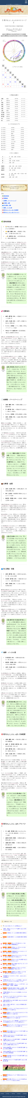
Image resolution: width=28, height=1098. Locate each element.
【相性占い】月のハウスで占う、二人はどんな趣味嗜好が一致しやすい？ (15, 968)
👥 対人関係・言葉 (6, 205)
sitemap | (19, 1093)
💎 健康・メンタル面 (7, 207)
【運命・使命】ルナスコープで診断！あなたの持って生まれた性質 (15, 929)
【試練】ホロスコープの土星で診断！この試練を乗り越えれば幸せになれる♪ (15, 1040)
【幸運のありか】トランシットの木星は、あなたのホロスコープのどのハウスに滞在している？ (15, 980)
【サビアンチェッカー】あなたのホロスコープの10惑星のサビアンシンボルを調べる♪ (15, 1025)
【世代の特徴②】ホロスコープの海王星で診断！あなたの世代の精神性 (15, 1048)
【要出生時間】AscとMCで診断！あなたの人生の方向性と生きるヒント (15, 1001)
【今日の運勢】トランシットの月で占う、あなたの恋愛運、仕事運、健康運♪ (15, 984)
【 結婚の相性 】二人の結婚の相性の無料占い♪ (15, 937)
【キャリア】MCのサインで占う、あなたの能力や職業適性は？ (14, 944)
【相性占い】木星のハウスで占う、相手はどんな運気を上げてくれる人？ (14, 972)
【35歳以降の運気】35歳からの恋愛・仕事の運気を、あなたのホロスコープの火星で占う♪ (15, 988)
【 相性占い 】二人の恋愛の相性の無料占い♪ (15, 933)
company (25, 1093)
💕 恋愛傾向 (5, 198)
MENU (26, 2)
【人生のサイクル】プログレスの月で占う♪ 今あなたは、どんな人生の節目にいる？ (15, 997)
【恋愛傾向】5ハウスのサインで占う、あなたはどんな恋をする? (15, 952)
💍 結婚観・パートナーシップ (9, 200)
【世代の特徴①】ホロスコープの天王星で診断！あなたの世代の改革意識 (15, 1052)
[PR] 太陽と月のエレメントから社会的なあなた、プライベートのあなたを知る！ (15, 1079)
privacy (7, 1093)
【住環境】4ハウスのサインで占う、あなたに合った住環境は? (15, 976)
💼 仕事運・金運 (6, 203)
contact (2, 1093)
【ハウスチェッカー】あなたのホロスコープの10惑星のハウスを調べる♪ (15, 1009)
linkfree (13, 1093)
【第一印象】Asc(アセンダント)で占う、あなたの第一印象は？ (15, 964)
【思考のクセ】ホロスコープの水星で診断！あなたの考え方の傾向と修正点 (15, 1036)
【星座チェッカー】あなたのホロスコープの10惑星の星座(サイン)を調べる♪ (15, 1013)
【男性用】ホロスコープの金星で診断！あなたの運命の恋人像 (15, 1060)
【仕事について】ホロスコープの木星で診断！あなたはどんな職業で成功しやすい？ (15, 1044)
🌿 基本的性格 (5, 196)
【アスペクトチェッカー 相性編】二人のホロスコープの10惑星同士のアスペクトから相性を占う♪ (15, 1021)
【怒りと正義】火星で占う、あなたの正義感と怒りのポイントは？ (15, 1005)
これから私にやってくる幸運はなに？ (13, 925)
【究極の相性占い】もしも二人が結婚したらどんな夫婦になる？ (15, 993)
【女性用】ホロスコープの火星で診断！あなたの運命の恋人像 (15, 1056)
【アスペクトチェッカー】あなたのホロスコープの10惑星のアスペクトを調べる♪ (15, 1017)
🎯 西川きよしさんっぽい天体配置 (10, 210)
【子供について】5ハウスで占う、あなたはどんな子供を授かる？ (14, 948)
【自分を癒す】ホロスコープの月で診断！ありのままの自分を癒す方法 (15, 1031)
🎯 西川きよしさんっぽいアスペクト (10, 212)
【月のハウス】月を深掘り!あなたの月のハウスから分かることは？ (15, 960)
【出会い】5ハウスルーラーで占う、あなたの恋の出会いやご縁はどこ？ (15, 956)
